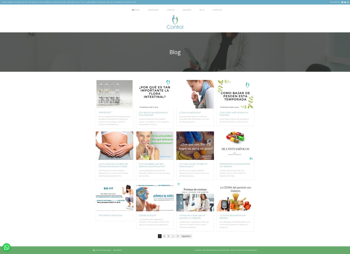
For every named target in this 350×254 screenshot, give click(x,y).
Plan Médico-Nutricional (110, 215)
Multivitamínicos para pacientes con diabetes (235, 165)
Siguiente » (186, 236)
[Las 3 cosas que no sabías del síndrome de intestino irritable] (114, 159)
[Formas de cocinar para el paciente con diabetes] (195, 210)
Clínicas (170, 10)
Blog (202, 10)
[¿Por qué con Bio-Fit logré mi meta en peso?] (195, 159)
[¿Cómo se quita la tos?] (195, 107)
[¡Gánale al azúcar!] (155, 210)
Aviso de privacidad (103, 250)
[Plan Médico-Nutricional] (114, 210)
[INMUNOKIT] (114, 107)
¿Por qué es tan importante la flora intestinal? (153, 114)
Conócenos (153, 10)
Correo (118, 250)
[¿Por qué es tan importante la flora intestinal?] (155, 107)
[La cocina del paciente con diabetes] (235, 210)
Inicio (136, 10)
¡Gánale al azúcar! (147, 215)
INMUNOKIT (105, 112)
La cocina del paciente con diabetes (233, 216)
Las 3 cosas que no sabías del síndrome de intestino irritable (113, 165)
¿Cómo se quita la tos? (190, 112)
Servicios (187, 10)
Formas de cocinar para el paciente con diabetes (192, 216)
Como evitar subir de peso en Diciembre (234, 114)
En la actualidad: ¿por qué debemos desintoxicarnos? (152, 165)
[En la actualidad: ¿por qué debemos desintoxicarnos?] (155, 159)
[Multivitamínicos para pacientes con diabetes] (235, 159)
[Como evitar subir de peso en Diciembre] (235, 107)
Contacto (217, 10)
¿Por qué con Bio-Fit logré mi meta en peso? (193, 165)
